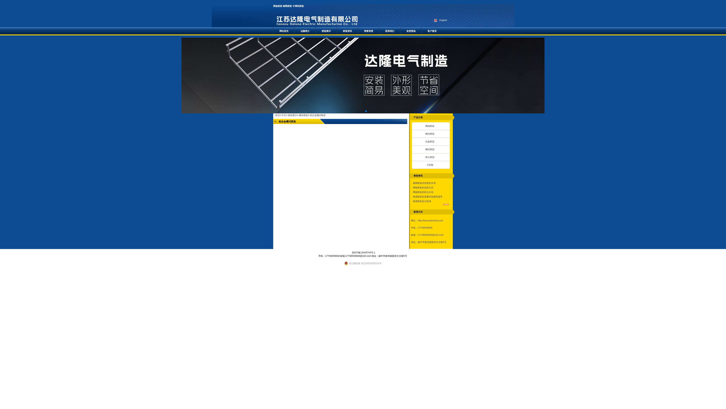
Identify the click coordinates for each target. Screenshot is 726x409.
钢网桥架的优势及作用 (424, 183)
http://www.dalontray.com (430, 220)
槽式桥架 (303, 115)
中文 (284, 115)
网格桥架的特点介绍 (423, 192)
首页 (277, 115)
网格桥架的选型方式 (423, 187)
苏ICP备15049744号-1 (363, 252)
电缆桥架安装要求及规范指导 (427, 196)
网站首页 (284, 31)
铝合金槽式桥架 (318, 115)
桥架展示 (292, 115)
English (443, 20)
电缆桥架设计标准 (422, 201)
